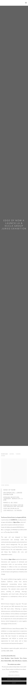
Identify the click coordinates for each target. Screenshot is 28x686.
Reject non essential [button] (14, 679)
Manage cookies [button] (14, 675)
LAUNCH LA (8, 3)
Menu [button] (26, 3)
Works (12, 454)
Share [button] (3, 455)
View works (5, 485)
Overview (4, 454)
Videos (18, 454)
